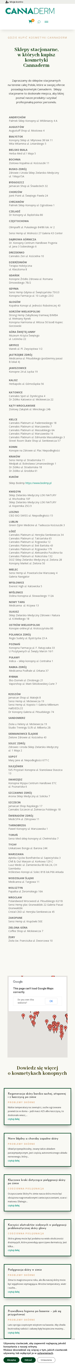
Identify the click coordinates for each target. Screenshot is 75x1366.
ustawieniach (45, 1353)
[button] (61, 1037)
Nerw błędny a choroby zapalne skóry (33, 1138)
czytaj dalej (13, 1119)
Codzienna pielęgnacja (26, 1188)
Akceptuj (11, 1360)
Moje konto (16, 2)
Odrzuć (28, 1360)
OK (51, 1001)
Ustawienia (46, 1360)
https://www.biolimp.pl (38, 483)
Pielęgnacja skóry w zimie (25, 1269)
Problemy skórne (21, 1102)
